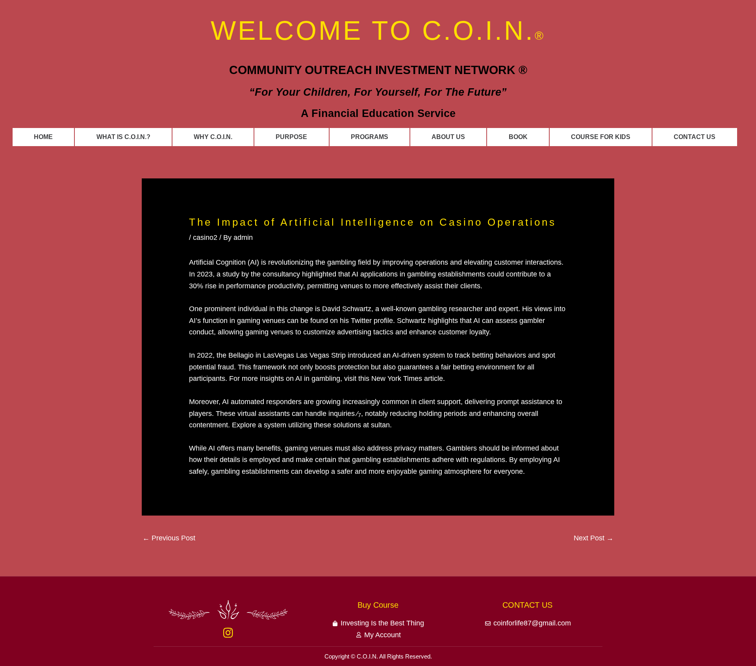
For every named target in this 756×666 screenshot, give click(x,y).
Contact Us (694, 137)
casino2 (205, 237)
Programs (369, 137)
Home (43, 137)
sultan (380, 425)
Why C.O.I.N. (213, 137)
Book (518, 137)
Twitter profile (372, 321)
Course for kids (600, 137)
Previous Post (169, 538)
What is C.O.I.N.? (123, 137)
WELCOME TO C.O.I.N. (378, 30)
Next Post (593, 538)
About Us (448, 137)
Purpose (291, 137)
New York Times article (407, 378)
